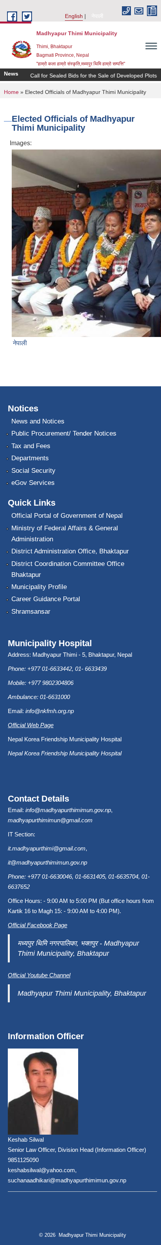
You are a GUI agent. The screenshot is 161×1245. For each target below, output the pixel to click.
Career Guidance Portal (45, 599)
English (74, 16)
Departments (30, 458)
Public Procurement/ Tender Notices (63, 433)
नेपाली (97, 16)
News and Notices (37, 421)
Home (11, 92)
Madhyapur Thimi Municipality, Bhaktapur (82, 993)
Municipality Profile (39, 587)
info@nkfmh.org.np (49, 711)
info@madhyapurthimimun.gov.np (68, 810)
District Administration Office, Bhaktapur (70, 551)
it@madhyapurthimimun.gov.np (47, 862)
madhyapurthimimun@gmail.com (50, 820)
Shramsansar (30, 611)
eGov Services (33, 482)
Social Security (33, 470)
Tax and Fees (30, 446)
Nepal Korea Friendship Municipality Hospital (65, 753)
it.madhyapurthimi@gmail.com (47, 848)
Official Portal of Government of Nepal (67, 515)
